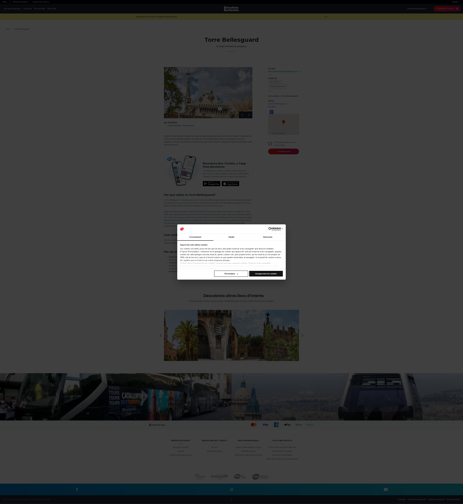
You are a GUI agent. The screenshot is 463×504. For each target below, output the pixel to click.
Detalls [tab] (232, 237)
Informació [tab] (267, 237)
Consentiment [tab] (195, 237)
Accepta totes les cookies (266, 274)
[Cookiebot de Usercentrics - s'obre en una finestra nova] (272, 229)
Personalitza (230, 274)
